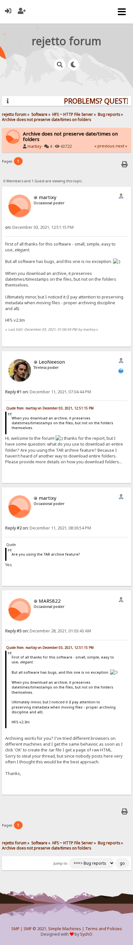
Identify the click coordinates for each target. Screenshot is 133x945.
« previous (104, 146)
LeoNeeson (52, 361)
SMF (15, 928)
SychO (86, 934)
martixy (34, 146)
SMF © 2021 (35, 928)
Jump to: (61, 863)
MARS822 (50, 601)
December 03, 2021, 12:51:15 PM (39, 227)
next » (121, 146)
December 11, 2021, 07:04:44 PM (48, 392)
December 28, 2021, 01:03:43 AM (48, 631)
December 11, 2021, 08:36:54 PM (48, 528)
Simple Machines (64, 928)
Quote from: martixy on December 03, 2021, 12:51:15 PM (50, 408)
